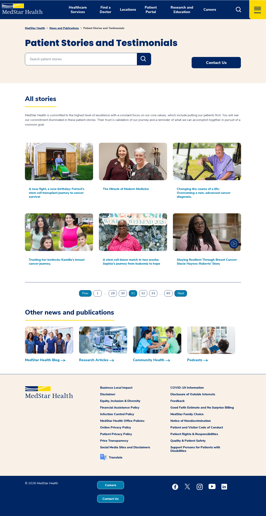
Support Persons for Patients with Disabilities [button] (195, 449)
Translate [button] (115, 457)
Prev (85, 293)
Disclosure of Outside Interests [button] (192, 394)
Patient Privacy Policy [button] (116, 434)
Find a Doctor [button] (105, 9)
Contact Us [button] (216, 62)
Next (181, 293)
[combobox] (88, 59)
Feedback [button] (177, 401)
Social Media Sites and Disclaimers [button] (125, 447)
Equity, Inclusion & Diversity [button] (120, 401)
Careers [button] (209, 9)
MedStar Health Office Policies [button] (122, 421)
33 (153, 293)
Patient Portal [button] (151, 9)
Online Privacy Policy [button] (115, 427)
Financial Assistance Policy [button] (119, 407)
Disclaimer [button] (107, 394)
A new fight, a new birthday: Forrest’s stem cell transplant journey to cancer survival (56, 193)
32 (143, 293)
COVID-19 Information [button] (187, 388)
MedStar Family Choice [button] (187, 414)
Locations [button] (128, 9)
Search (144, 59)
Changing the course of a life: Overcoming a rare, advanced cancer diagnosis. (203, 193)
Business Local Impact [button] (116, 388)
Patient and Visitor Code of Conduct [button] (196, 427)
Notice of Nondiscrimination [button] (190, 421)
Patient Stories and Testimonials (103, 28)
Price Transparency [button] (114, 441)
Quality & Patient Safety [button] (188, 441)
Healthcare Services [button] (78, 9)
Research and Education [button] (182, 9)
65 (168, 293)
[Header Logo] (20, 7)
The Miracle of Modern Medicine (126, 189)
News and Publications (64, 28)
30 (123, 293)
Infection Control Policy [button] (117, 414)
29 (113, 293)
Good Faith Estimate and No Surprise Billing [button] (202, 407)
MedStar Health (35, 28)
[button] (238, 9)
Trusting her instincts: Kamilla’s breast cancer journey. (57, 262)
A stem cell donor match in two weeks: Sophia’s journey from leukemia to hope (131, 262)
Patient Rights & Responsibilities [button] (194, 434)
